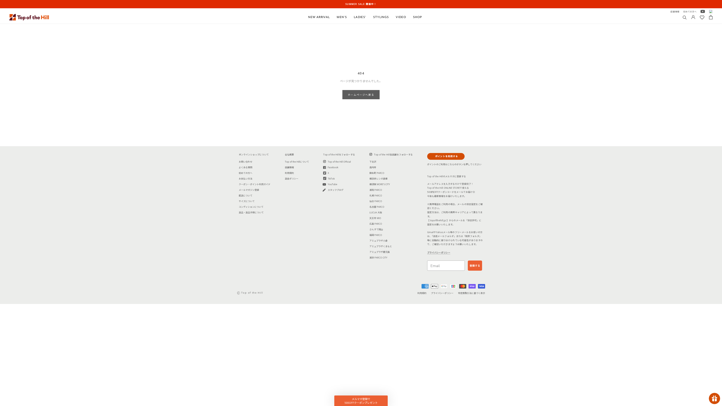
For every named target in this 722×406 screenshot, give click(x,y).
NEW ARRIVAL (319, 17)
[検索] (685, 17)
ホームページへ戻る (361, 94)
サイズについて (247, 201)
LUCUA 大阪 (375, 212)
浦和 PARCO (375, 190)
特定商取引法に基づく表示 (471, 293)
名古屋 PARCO (376, 206)
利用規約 (289, 173)
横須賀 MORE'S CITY (379, 184)
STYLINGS (381, 17)
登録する (475, 265)
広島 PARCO (375, 223)
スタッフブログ (336, 190)
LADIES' (360, 17)
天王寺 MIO (375, 218)
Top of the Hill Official (339, 161)
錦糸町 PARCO (376, 173)
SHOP (417, 17)
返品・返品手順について (251, 212)
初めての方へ (690, 11)
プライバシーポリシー (438, 252)
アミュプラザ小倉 (378, 240)
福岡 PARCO (375, 235)
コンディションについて (251, 206)
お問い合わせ (245, 161)
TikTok (331, 178)
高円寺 (372, 167)
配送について (245, 195)
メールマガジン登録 (249, 190)
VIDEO (401, 17)
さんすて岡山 (376, 229)
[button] (361, 400)
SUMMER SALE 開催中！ (361, 4)
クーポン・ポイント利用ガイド (254, 184)
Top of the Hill (252, 292)
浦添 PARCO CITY (378, 257)
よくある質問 (245, 167)
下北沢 (372, 161)
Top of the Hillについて (297, 161)
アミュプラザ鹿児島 (379, 252)
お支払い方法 (245, 178)
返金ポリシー (291, 178)
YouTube (332, 184)
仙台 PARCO (375, 201)
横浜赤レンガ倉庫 (378, 178)
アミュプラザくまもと (380, 246)
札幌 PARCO (375, 195)
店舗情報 (675, 11)
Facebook (333, 167)
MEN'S (342, 17)
